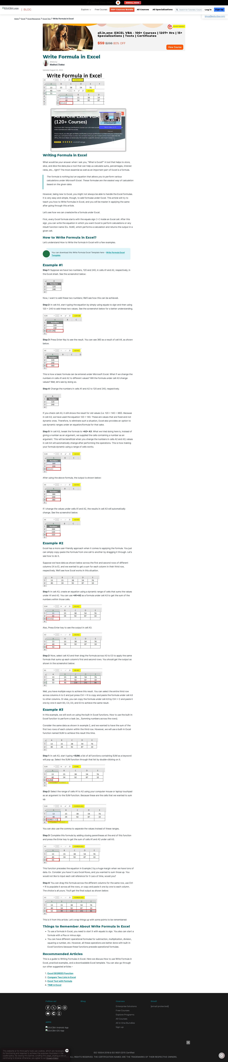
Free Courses (101, 9)
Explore (85, 9)
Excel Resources (33, 19)
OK (67, 1051)
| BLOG (26, 9)
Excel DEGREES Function (60, 973)
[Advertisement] (162, 89)
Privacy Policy (52, 1058)
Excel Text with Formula (60, 981)
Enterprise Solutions (126, 1006)
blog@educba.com (215, 16)
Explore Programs (125, 1014)
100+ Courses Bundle (122, 9)
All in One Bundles (125, 1023)
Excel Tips (47, 19)
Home (16, 19)
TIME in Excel (54, 985)
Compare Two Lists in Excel (62, 977)
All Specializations (163, 9)
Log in (208, 10)
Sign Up (219, 9)
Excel (23, 19)
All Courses (143, 9)
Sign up (120, 1027)
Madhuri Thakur (57, 64)
